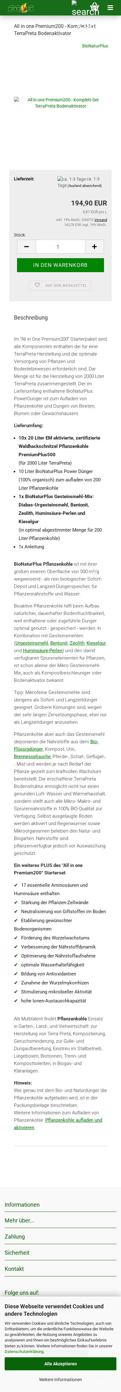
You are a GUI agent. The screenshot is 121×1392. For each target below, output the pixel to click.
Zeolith (77, 643)
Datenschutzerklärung (24, 1351)
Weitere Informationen (60, 1379)
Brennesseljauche (32, 756)
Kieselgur (96, 643)
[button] (26, 247)
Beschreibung (31, 317)
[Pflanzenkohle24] (18, 7)
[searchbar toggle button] (79, 7)
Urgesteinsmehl (32, 643)
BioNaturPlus (95, 45)
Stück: (20, 234)
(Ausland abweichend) (85, 186)
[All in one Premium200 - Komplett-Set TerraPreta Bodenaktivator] (60, 88)
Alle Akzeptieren (60, 1363)
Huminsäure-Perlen (42, 650)
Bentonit (59, 643)
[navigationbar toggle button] (110, 7)
